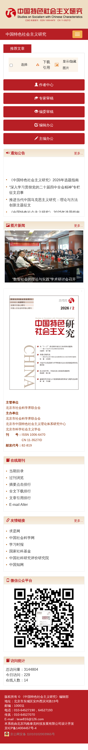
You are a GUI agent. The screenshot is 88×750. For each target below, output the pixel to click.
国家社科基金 (20, 551)
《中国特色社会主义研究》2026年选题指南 (44, 179)
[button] (10, 256)
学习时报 (16, 544)
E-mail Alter (18, 504)
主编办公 (45, 138)
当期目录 (16, 471)
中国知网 (16, 565)
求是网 (14, 531)
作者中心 (45, 85)
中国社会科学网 (22, 538)
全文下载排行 (20, 491)
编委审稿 (45, 112)
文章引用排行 (20, 498)
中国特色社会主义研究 (26, 34)
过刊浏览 (16, 478)
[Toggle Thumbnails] (57, 65)
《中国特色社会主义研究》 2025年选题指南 (44, 211)
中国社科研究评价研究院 (29, 558)
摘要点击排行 (20, 484)
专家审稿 (45, 98)
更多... (78, 153)
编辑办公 (45, 125)
